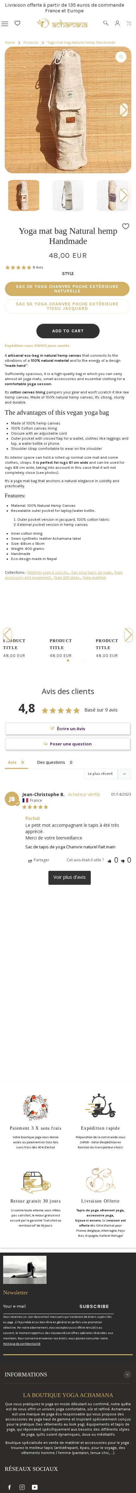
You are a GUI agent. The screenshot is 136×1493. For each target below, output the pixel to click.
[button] (124, 195)
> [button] (69, 878)
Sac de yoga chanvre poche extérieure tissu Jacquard (67, 306)
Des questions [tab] (51, 762)
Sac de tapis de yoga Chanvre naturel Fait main (70, 847)
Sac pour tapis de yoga (91, 572)
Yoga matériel (94, 577)
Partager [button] (41, 860)
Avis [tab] (12, 762)
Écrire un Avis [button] (71, 728)
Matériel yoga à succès (48, 572)
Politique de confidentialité (21, 1343)
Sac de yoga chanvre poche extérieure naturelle (67, 289)
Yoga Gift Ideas (67, 577)
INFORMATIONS (26, 1374)
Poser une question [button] (71, 744)
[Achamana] (62, 23)
